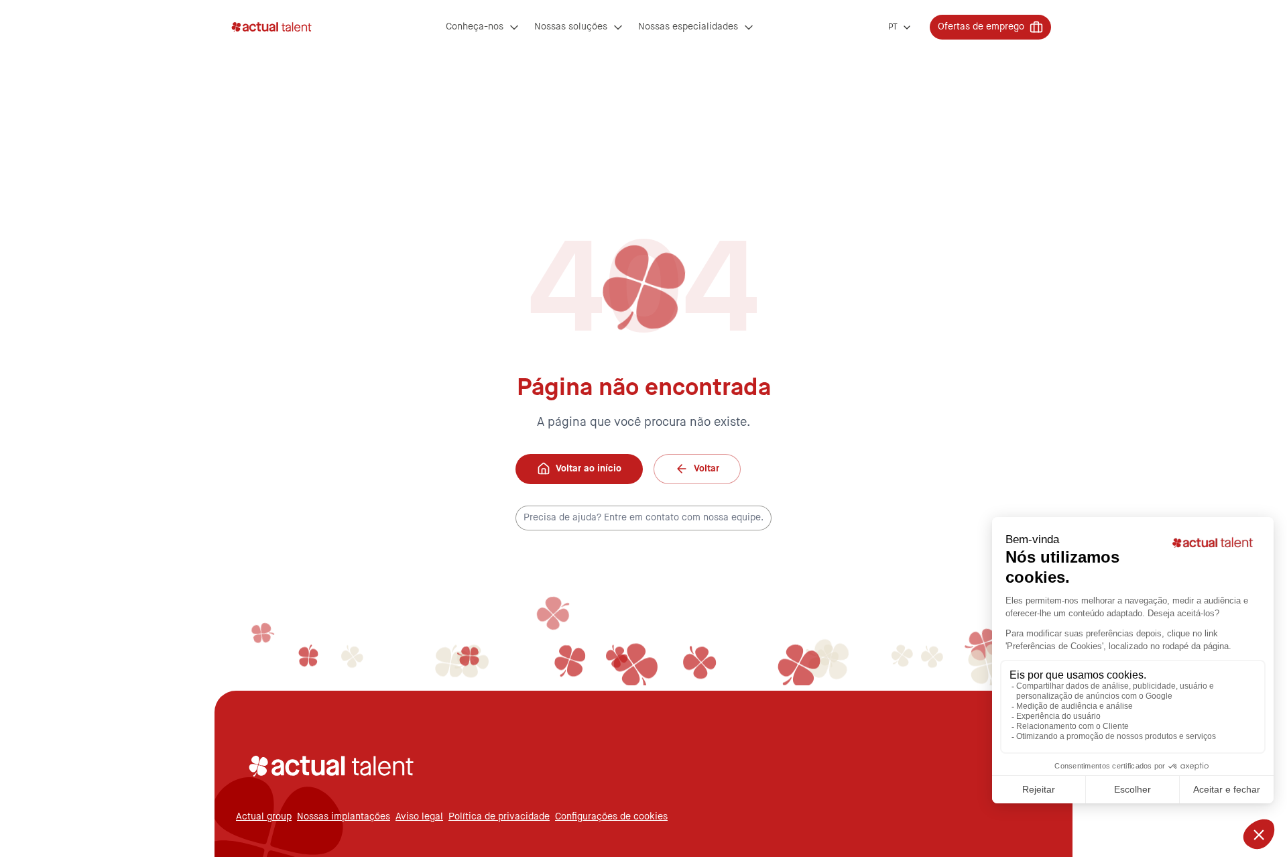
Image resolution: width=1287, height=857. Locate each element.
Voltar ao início (588, 468)
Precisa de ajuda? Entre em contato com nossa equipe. (643, 517)
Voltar (706, 468)
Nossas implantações (343, 816)
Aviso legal (419, 816)
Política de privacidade (499, 816)
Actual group (264, 816)
